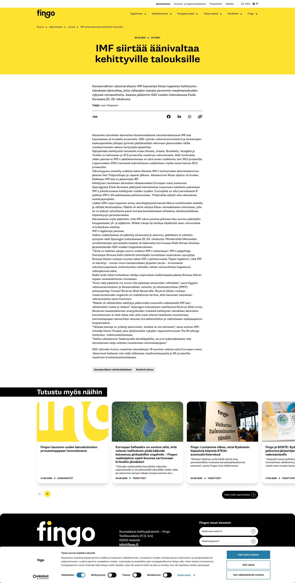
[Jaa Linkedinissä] (179, 117)
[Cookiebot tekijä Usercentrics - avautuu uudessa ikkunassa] (40, 577)
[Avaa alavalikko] (145, 13)
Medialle (230, 3)
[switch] (112, 575)
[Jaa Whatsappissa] (189, 117)
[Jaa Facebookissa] (168, 117)
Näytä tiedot (184, 575)
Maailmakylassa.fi (210, 541)
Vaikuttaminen (160, 13)
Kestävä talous (144, 369)
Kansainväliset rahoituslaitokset (113, 369)
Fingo (251, 13)
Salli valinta (248, 564)
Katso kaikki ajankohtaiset (237, 494)
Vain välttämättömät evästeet (248, 574)
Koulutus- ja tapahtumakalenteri (190, 3)
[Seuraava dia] (47, 494)
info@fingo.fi (128, 545)
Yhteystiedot (215, 3)
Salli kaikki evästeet (248, 554)
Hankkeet (232, 13)
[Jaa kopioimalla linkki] (200, 117)
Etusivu (40, 27)
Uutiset (71, 27)
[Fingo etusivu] (46, 14)
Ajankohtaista (163, 3)
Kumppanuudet (185, 13)
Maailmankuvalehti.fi (212, 531)
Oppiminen (136, 13)
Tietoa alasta (211, 13)
